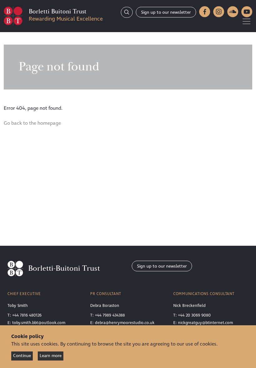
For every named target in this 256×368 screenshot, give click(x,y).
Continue (22, 356)
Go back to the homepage (32, 123)
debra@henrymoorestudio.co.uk (125, 323)
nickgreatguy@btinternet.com (205, 323)
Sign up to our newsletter (166, 12)
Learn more (51, 356)
